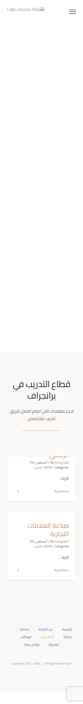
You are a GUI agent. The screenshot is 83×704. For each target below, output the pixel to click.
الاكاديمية (47, 637)
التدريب (38, 467)
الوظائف (26, 637)
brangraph (62, 462)
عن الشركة (46, 629)
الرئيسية (67, 629)
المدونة (54, 644)
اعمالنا (67, 637)
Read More (61, 491)
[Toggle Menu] (72, 12)
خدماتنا (24, 629)
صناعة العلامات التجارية (48, 529)
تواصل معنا (31, 644)
